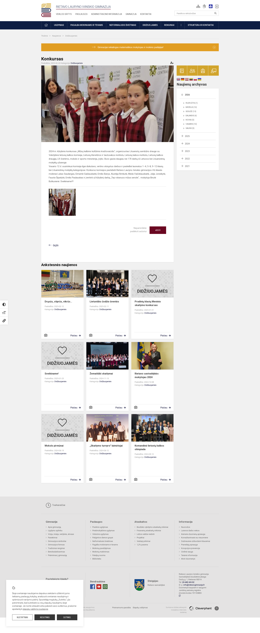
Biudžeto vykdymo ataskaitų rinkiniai (152, 527)
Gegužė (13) (191, 111)
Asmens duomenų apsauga (193, 534)
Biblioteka (96, 559)
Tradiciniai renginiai (56, 548)
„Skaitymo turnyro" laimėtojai (106, 445)
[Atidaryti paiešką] (215, 13)
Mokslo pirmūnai (54, 445)
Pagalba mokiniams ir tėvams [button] (86, 25)
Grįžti (55, 245)
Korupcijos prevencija (190, 548)
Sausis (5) (190, 128)
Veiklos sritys (64, 14)
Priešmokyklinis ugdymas (103, 530)
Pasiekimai (52, 537)
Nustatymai (22, 617)
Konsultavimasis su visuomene (194, 537)
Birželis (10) (191, 107)
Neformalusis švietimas (102, 541)
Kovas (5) (190, 120)
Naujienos (56, 36)
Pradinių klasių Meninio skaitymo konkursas (148, 303)
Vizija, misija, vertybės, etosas (61, 534)
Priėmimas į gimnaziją (57, 555)
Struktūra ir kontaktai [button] (201, 25)
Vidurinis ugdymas (100, 534)
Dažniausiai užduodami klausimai (195, 541)
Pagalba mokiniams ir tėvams (105, 545)
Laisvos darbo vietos (190, 530)
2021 (187, 166)
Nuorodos (185, 527)
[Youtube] (98, 586)
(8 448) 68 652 (188, 582)
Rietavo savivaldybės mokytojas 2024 (147, 375)
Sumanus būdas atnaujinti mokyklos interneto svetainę (176, 609)
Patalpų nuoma (98, 555)
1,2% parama (142, 545)
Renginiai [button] (169, 25)
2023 (187, 151)
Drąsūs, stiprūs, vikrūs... (58, 301)
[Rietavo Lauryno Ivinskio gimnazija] (48, 10)
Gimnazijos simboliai (57, 541)
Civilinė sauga (187, 552)
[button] (198, 6)
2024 (187, 143)
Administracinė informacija (106, 14)
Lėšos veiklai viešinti (146, 534)
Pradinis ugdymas (100, 527)
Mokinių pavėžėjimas (101, 548)
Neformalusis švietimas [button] (122, 25)
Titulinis (44, 36)
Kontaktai (145, 14)
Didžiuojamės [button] (150, 25)
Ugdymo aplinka (55, 530)
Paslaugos (81, 14)
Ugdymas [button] (59, 25)
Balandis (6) (191, 116)
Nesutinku (45, 617)
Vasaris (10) (191, 124)
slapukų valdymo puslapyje (35, 609)
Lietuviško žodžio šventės (104, 301)
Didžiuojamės (71, 36)
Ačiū (157, 230)
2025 (187, 136)
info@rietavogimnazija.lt (193, 585)
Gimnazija (131, 14)
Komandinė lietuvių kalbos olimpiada (149, 447)
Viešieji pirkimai (143, 541)
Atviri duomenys (188, 559)
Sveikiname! (52, 373)
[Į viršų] (217, 608)
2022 (187, 158)
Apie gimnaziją (54, 527)
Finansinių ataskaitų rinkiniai (149, 530)
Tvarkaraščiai (58, 505)
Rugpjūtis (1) (192, 103)
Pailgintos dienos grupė (102, 537)
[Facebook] (92, 586)
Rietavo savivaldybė (156, 585)
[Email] (105, 586)
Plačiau (73, 335)
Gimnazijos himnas (56, 545)
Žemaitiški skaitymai (101, 373)
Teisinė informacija (189, 555)
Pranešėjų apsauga (189, 545)
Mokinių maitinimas (100, 552)
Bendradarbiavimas (56, 552)
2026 (187, 95)
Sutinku (67, 617)
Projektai (140, 537)
